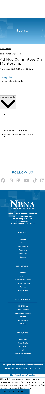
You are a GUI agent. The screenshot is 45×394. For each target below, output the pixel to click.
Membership (22, 266)
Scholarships (23, 290)
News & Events (22, 299)
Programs (23, 250)
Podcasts (23, 339)
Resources (22, 333)
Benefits (23, 273)
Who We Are (23, 246)
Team (23, 243)
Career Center (22, 343)
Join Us (23, 276)
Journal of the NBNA (23, 313)
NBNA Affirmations (23, 354)
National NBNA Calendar (12, 81)
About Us (22, 233)
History (23, 239)
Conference (23, 320)
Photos (23, 324)
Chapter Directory (23, 283)
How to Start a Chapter (23, 280)
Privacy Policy (34, 368)
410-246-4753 (31, 224)
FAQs (7, 368)
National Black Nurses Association (29, 365)
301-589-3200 (16, 224)
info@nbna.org (22, 221)
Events (23, 317)
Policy (23, 350)
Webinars (23, 347)
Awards (23, 287)
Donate (23, 257)
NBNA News (23, 306)
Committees (23, 254)
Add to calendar (8, 97)
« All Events (5, 49)
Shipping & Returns (19, 368)
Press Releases (23, 310)
